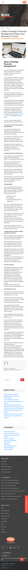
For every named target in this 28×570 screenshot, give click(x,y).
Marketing (6, 444)
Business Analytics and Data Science (12, 436)
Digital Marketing (8, 447)
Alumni (2, 524)
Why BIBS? (3, 461)
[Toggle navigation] (2, 2)
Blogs (2, 508)
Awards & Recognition (6, 466)
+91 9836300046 (6, 553)
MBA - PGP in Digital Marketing (8, 485)
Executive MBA (8, 449)
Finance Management (10, 446)
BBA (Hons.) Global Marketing (8, 493)
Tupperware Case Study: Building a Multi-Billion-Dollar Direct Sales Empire (14, 410)
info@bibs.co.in (6, 555)
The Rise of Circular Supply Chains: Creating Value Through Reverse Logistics (13, 415)
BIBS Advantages (5, 510)
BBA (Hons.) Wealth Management (9, 499)
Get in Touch (4, 532)
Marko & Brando (10, 565)
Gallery (2, 529)
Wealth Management (9, 431)
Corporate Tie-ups (5, 469)
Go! (22, 379)
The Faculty (4, 464)
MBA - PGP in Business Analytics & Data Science (12, 491)
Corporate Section (5, 516)
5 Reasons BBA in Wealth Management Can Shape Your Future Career (12, 396)
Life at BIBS (4, 521)
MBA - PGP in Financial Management (9, 488)
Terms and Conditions (6, 472)
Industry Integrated (9, 439)
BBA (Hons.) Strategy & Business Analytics (11, 496)
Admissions (3, 526)
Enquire (26, 509)
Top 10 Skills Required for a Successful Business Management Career (13, 401)
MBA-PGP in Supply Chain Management (10, 483)
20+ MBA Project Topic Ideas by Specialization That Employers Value (14, 406)
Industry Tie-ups (5, 513)
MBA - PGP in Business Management (9, 480)
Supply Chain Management (11, 433)
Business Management (10, 440)
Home (2, 28)
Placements (7, 442)
